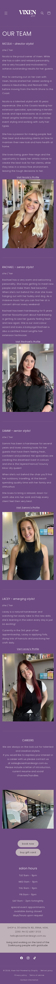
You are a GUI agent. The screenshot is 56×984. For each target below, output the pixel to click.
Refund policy (47, 970)
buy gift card (28, 852)
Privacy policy (20, 975)
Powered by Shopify (29, 970)
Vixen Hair (15, 970)
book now (28, 843)
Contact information (29, 980)
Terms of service (37, 975)
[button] (6, 13)
